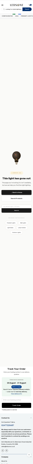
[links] (3, 450)
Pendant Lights (11, 223)
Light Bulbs (10, 227)
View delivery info (16, 394)
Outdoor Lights (16, 232)
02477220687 (7, 425)
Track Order (16, 405)
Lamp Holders (22, 227)
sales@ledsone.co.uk (8, 446)
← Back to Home (16, 192)
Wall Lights (23, 223)
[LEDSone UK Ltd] (16, 5)
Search (27, 9)
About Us (4, 461)
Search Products (16, 198)
